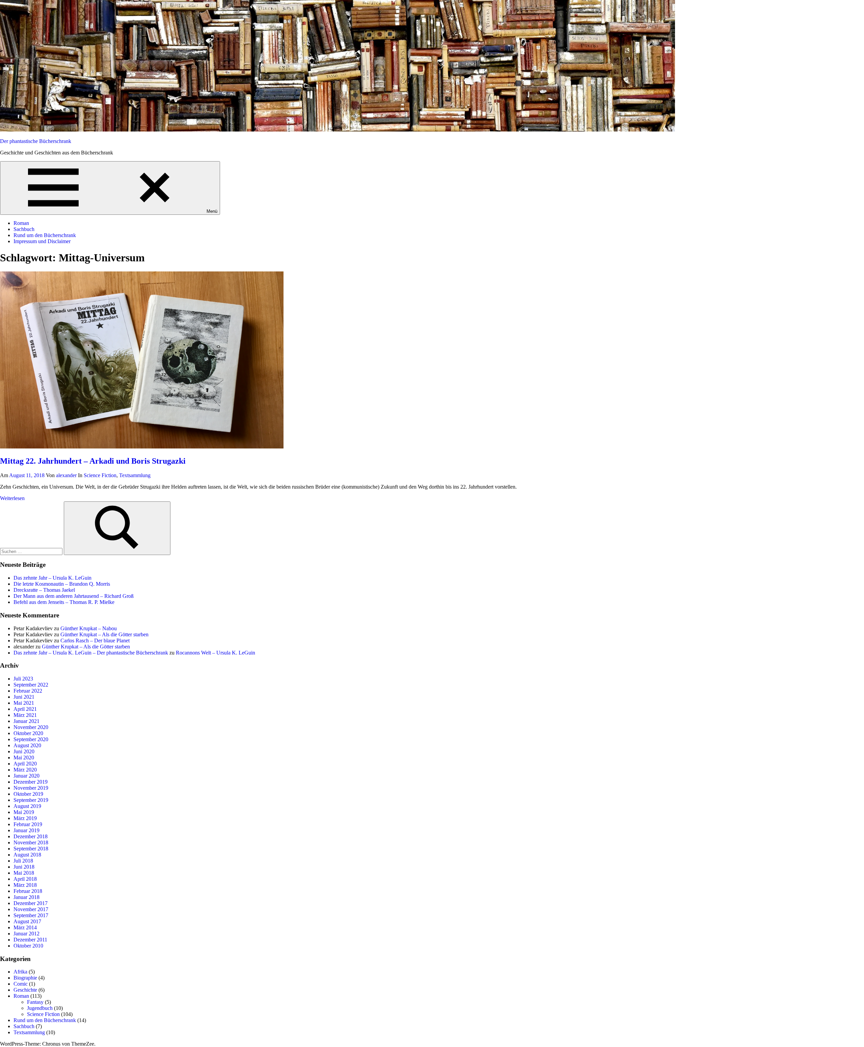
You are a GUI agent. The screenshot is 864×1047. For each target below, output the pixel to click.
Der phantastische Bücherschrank (35, 141)
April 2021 (25, 709)
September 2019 (31, 800)
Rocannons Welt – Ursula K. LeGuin (215, 653)
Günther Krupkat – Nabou (88, 628)
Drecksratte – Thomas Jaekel (44, 590)
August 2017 (27, 921)
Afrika (20, 972)
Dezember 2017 (31, 903)
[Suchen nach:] (32, 551)
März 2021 (25, 715)
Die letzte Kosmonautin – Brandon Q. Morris (62, 584)
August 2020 (27, 745)
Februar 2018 (28, 891)
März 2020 (25, 770)
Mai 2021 (24, 703)
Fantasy (35, 1002)
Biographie (25, 978)
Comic (21, 984)
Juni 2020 (24, 751)
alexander (66, 475)
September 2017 (31, 915)
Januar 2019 (26, 830)
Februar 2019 (28, 824)
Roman (21, 223)
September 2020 (31, 739)
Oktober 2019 (28, 794)
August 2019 (27, 806)
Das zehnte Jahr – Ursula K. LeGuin (52, 578)
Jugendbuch (40, 1008)
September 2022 (31, 685)
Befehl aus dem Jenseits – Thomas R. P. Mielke (64, 602)
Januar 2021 (26, 721)
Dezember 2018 (31, 836)
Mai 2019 (24, 812)
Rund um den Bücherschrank (45, 235)
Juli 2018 (23, 861)
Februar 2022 (28, 691)
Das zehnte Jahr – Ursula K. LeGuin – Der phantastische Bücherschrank (91, 653)
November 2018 (31, 842)
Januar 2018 (26, 897)
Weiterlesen (12, 498)
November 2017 (31, 909)
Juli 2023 (23, 678)
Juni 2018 (24, 867)
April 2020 (25, 763)
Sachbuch (24, 229)
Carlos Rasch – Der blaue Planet (95, 640)
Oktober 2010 (28, 946)
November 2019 (31, 788)
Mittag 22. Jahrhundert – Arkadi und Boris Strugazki (93, 461)
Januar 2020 (26, 776)
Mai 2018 (24, 873)
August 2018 (27, 854)
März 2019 (25, 818)
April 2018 (25, 879)
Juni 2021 (24, 697)
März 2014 (25, 927)
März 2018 (25, 885)
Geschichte (25, 990)
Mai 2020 (24, 757)
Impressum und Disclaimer (42, 241)
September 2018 (31, 848)
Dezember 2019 (31, 782)
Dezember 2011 (30, 939)
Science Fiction (100, 475)
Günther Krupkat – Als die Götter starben (104, 634)
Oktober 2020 (28, 733)
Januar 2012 (26, 933)
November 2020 (31, 727)
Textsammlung (135, 475)
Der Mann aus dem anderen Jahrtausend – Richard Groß (74, 596)
